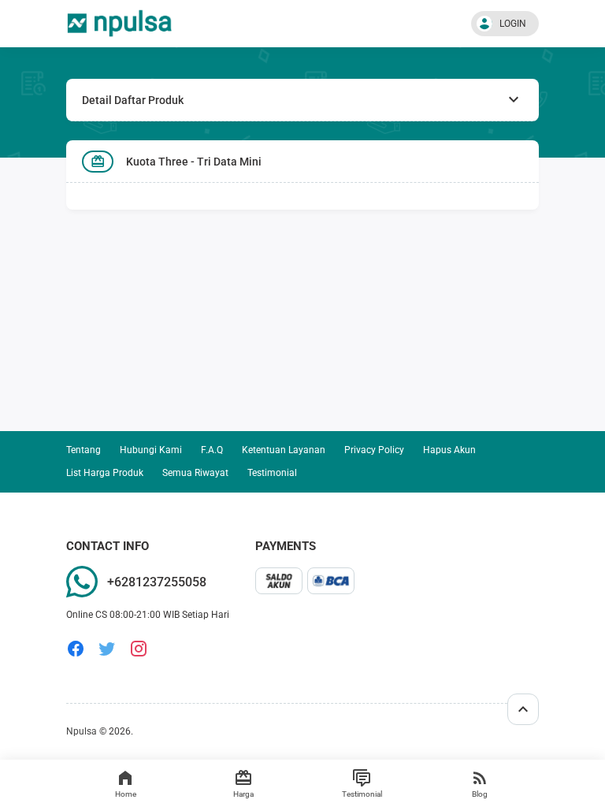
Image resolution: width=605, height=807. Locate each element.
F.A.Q (212, 450)
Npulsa (81, 731)
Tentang (83, 450)
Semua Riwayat (195, 472)
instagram (138, 649)
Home (125, 794)
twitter (107, 649)
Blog (480, 794)
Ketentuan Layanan (283, 450)
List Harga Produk (104, 472)
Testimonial (362, 794)
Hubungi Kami (151, 450)
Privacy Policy (374, 450)
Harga (243, 794)
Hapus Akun (449, 450)
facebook (75, 649)
